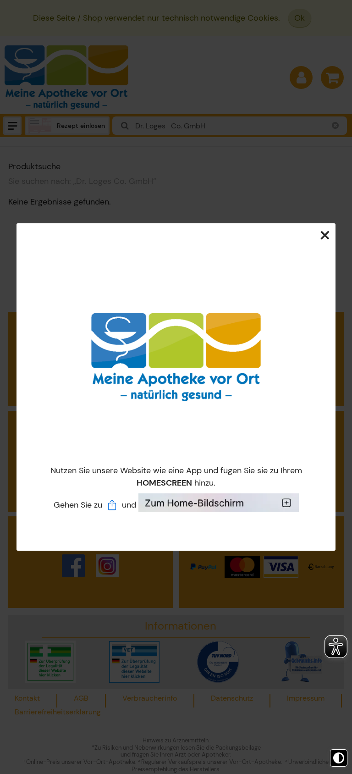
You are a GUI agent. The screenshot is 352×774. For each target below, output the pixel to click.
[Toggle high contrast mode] (338, 758)
